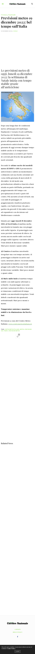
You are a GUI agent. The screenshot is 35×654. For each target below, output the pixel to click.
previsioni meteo (14, 330)
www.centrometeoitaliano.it (20, 324)
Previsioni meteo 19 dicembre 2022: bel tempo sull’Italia (16, 22)
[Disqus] (17, 368)
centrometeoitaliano (12, 329)
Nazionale (12, 15)
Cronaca (4, 15)
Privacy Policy (17, 632)
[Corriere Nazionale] (18, 3)
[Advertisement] (17, 49)
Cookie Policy (11, 648)
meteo (22, 329)
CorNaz (15, 31)
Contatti (18, 629)
